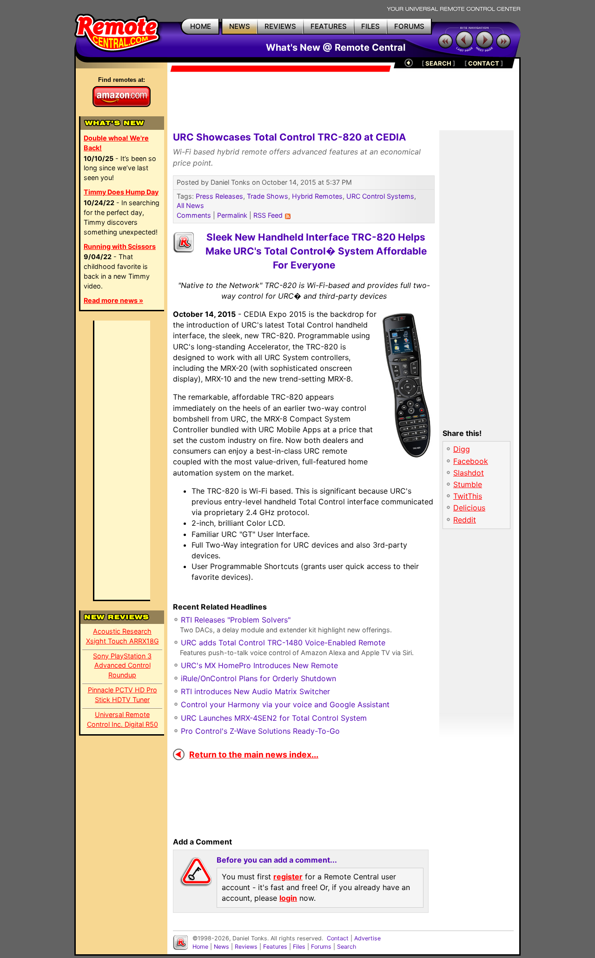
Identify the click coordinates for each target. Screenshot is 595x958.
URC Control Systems (380, 196)
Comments (194, 215)
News (221, 946)
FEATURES (329, 26)
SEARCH (438, 63)
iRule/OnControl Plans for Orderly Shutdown (258, 678)
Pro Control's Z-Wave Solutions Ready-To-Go (260, 731)
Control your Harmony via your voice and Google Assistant (285, 704)
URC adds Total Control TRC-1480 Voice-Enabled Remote (283, 642)
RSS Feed (268, 215)
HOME (200, 26)
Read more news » (113, 300)
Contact (338, 938)
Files (299, 946)
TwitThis (467, 496)
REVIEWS (280, 26)
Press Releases (219, 196)
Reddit (464, 519)
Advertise (367, 938)
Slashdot (468, 472)
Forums (321, 946)
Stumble (467, 484)
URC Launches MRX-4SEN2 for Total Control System (274, 718)
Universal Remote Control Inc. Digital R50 (122, 719)
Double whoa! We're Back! (116, 143)
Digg (461, 449)
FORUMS (409, 26)
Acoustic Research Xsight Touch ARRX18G (122, 636)
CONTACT (483, 63)
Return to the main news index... (253, 754)
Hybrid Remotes (317, 196)
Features (275, 946)
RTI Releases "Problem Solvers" (236, 619)
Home (200, 946)
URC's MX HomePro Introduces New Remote (259, 665)
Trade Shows (267, 196)
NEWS (239, 26)
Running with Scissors (120, 246)
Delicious (469, 507)
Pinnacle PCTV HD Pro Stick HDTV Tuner (122, 694)
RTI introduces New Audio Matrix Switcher (255, 691)
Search (346, 946)
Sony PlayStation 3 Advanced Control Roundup (122, 665)
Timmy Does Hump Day (121, 192)
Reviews (246, 946)
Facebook (470, 461)
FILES (370, 26)
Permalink (232, 215)
